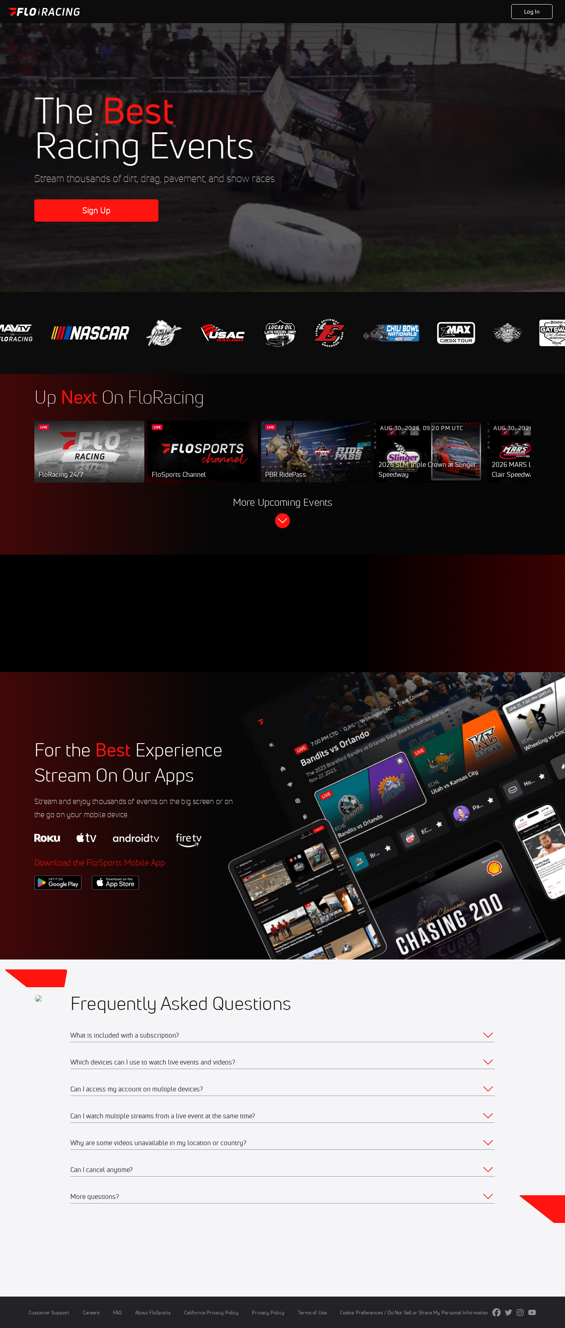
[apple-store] (115, 904)
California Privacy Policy (211, 1312)
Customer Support (49, 1312)
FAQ (117, 1312)
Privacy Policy (268, 1312)
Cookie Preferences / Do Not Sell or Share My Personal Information (414, 1312)
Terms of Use (312, 1312)
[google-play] (57, 904)
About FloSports (153, 1312)
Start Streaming (89, 460)
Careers (91, 1312)
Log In (532, 11)
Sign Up (96, 210)
